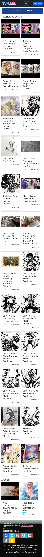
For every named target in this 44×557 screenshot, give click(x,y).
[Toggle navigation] (26, 3)
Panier (38, 3)
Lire (5, 52)
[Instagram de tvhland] (24, 535)
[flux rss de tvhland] (12, 540)
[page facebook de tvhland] (6, 535)
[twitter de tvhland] (12, 535)
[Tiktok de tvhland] (6, 540)
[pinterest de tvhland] (18, 535)
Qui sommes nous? (19, 523)
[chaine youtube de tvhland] (30, 535)
